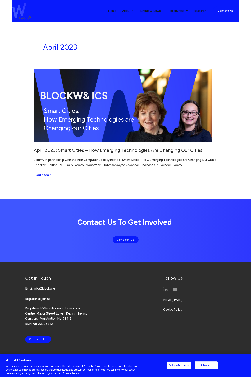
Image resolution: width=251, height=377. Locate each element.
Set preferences (179, 365)
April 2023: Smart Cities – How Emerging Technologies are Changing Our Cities (118, 150)
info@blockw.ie (44, 288)
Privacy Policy (172, 300)
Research (200, 10)
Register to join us (37, 299)
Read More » (42, 174)
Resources (177, 10)
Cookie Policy (172, 309)
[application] (132, 10)
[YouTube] (175, 289)
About (126, 10)
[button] (226, 10)
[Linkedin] (165, 289)
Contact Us (125, 239)
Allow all (206, 365)
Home (112, 10)
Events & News (150, 10)
